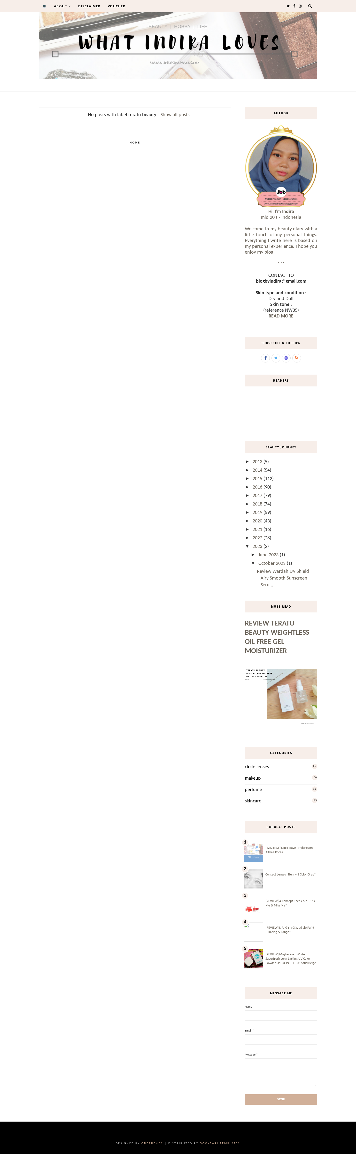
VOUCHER (116, 6)
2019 (258, 512)
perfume (253, 789)
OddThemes (152, 1143)
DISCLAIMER (89, 6)
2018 (258, 504)
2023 (258, 546)
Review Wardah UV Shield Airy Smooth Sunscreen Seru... (283, 578)
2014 (258, 470)
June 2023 (269, 555)
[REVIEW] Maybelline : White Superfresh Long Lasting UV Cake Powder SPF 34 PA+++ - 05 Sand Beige (290, 959)
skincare (253, 801)
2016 (258, 487)
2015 (258, 478)
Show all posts (175, 115)
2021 (258, 529)
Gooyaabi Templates (220, 1143)
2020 (258, 521)
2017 (258, 495)
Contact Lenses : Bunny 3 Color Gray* (290, 874)
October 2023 (272, 563)
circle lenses (257, 767)
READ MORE (281, 316)
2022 (258, 538)
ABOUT (61, 6)
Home (135, 142)
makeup (253, 778)
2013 (258, 462)
